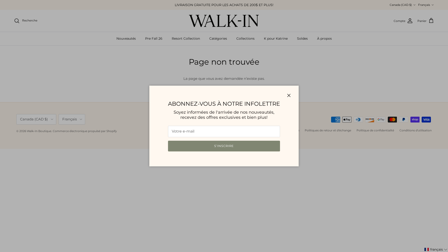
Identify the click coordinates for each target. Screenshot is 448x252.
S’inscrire (224, 146)
